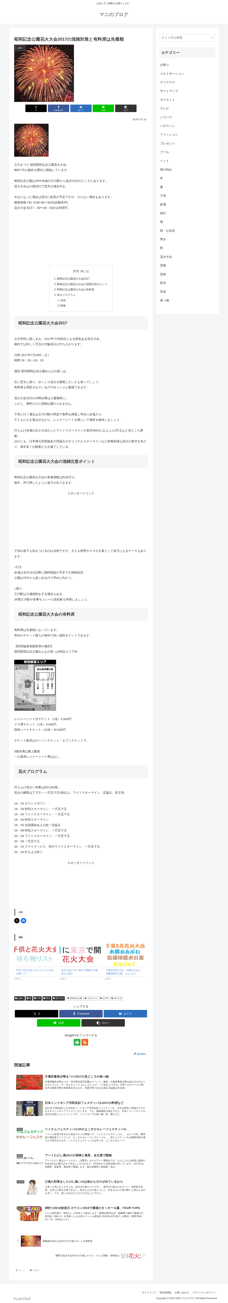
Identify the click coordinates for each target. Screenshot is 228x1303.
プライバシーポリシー (204, 1292)
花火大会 (60, 998)
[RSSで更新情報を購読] (84, 1042)
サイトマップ (149, 1292)
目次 (76, 271)
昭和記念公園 (76, 998)
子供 (39, 998)
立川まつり (92, 998)
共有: (63, 300)
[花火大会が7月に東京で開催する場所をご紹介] (80, 955)
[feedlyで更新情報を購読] (77, 1042)
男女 (48, 998)
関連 (63, 305)
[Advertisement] (81, 239)
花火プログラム (66, 294)
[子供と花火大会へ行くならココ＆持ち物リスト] (35, 955)
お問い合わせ (182, 1292)
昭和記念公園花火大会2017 (73, 278)
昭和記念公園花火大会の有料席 (75, 289)
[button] (126, 108)
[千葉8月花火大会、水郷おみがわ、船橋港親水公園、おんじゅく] (125, 955)
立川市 (105, 998)
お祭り (21, 998)
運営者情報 (165, 1292)
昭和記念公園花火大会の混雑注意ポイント (82, 284)
